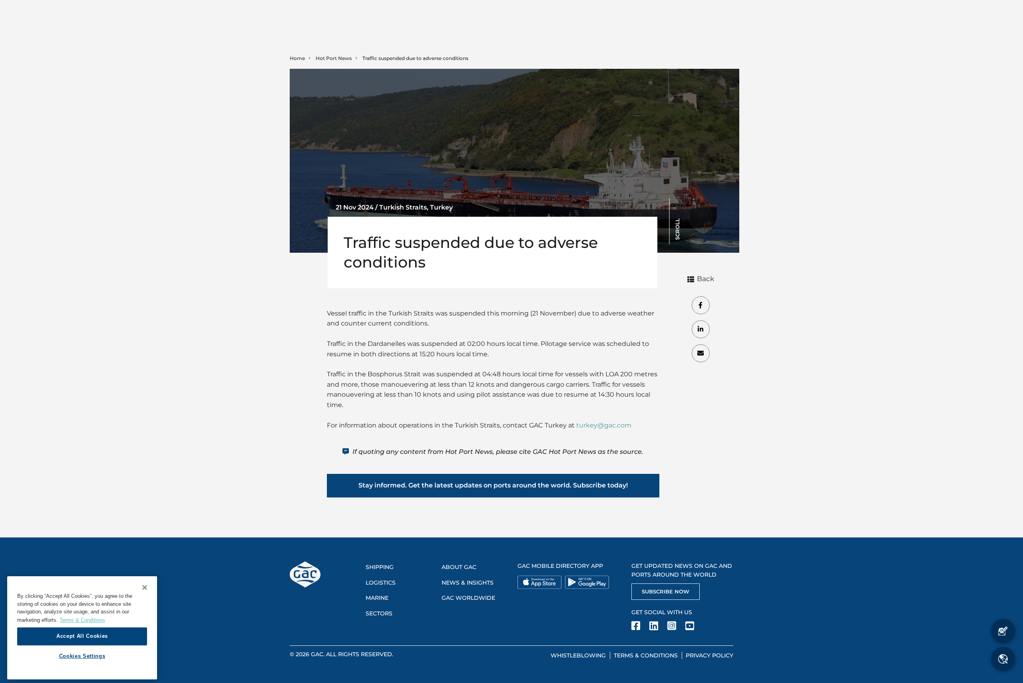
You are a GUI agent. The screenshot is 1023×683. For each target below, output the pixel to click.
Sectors (379, 613)
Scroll (677, 229)
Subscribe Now (665, 591)
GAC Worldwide (468, 597)
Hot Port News (334, 58)
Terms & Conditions (646, 655)
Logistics (381, 582)
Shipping (380, 567)
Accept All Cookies (82, 636)
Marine (377, 597)
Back (705, 279)
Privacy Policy (709, 655)
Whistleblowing (578, 655)
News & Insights (468, 582)
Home (297, 58)
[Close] (144, 587)
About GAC (459, 567)
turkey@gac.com (603, 425)
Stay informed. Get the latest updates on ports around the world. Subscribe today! (493, 485)
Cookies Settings (82, 656)
